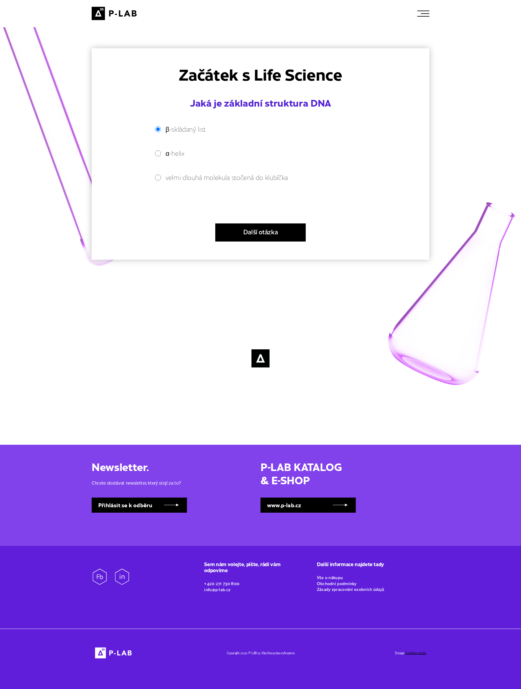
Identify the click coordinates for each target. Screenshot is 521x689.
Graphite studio (415, 653)
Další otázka (260, 231)
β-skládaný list (186, 128)
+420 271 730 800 (221, 583)
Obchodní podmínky (337, 583)
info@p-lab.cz (217, 589)
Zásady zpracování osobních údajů (350, 589)
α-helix (175, 153)
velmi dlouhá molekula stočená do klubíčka (227, 177)
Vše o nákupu (330, 577)
